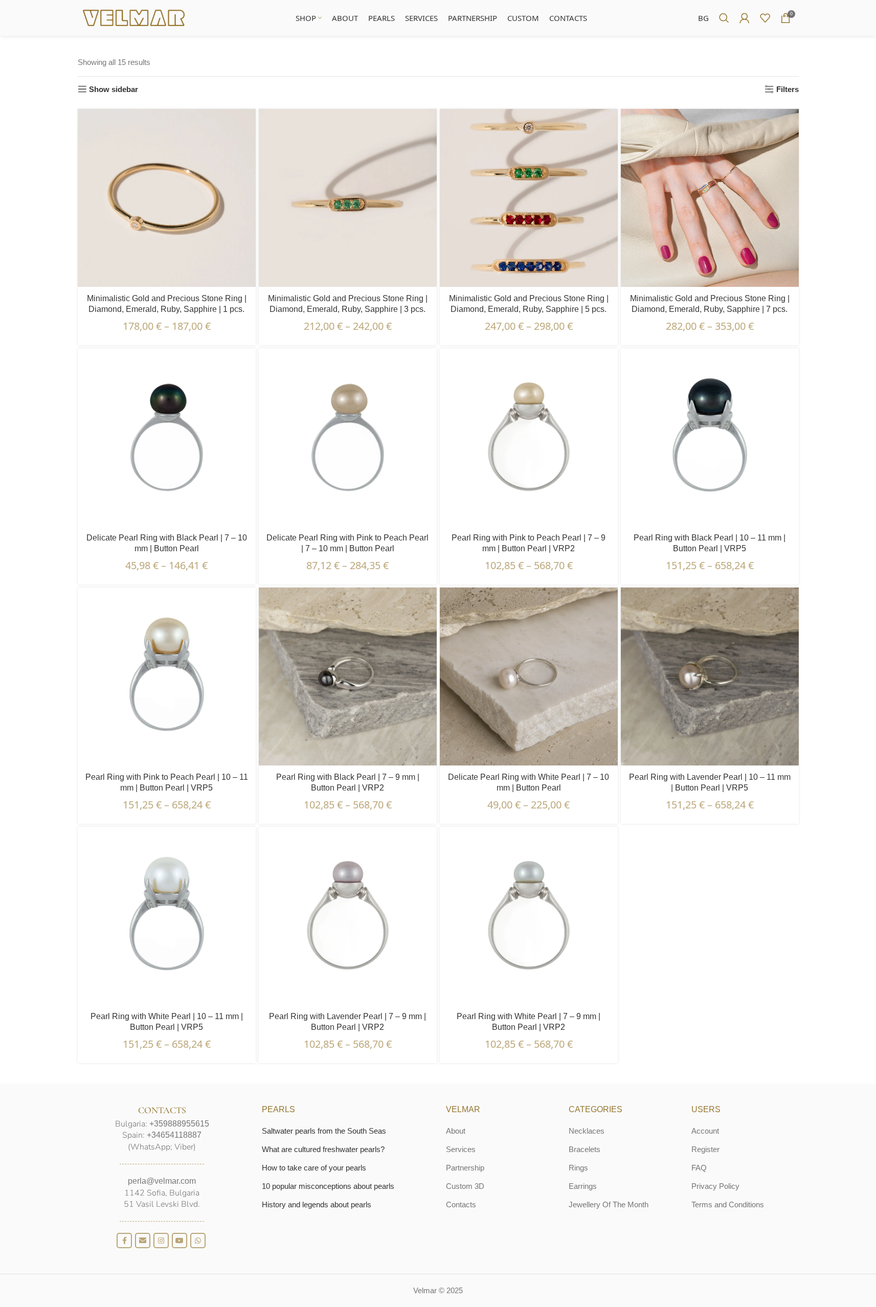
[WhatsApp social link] (198, 1240)
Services (461, 1149)
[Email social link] (142, 1240)
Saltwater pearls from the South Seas (324, 1130)
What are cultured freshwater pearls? (323, 1149)
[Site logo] (134, 17)
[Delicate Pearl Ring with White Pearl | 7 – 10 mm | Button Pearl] (529, 676)
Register (705, 1149)
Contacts (461, 1204)
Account (705, 1130)
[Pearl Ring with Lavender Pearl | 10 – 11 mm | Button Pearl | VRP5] (710, 676)
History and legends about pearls (316, 1204)
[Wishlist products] (765, 18)
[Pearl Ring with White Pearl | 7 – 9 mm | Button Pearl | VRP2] (529, 916)
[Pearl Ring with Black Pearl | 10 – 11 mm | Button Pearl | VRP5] (710, 437)
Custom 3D (465, 1186)
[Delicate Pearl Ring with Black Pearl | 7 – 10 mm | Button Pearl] (167, 437)
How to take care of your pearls (314, 1167)
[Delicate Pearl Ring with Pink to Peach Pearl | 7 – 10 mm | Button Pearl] (348, 437)
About (455, 1130)
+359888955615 (179, 1123)
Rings (578, 1167)
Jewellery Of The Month (608, 1204)
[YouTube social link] (179, 1240)
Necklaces (586, 1130)
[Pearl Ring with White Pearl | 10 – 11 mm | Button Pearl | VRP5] (167, 916)
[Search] (724, 18)
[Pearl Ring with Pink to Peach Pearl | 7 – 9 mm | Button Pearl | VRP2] (529, 437)
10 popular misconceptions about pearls (328, 1186)
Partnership (465, 1167)
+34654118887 (174, 1135)
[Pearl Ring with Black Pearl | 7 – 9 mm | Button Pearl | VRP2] (348, 676)
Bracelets (584, 1149)
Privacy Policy (715, 1186)
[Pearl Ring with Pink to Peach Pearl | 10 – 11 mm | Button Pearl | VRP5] (167, 676)
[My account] (744, 18)
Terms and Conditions (727, 1204)
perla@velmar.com (162, 1181)
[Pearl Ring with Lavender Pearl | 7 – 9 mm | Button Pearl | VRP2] (348, 916)
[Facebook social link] (124, 1240)
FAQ (699, 1167)
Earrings (583, 1186)
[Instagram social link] (161, 1240)
